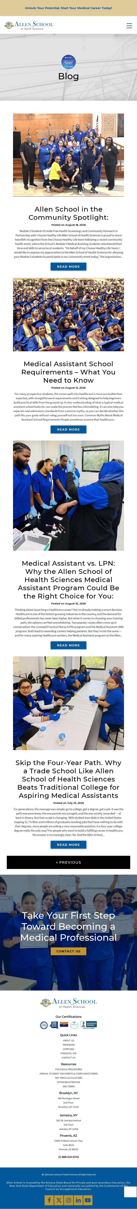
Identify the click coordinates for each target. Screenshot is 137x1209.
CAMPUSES (68, 1049)
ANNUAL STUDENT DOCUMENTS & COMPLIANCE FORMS (69, 1073)
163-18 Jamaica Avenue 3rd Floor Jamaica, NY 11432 (68, 1125)
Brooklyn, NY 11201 (68, 1106)
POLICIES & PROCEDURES (68, 1069)
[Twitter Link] (58, 1200)
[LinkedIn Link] (78, 1200)
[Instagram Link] (68, 1200)
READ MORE (68, 266)
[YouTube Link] (87, 1200)
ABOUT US (68, 1040)
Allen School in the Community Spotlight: (69, 213)
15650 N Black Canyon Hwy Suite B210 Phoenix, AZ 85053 (68, 1145)
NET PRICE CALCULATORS (68, 1077)
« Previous (68, 862)
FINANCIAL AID (68, 1053)
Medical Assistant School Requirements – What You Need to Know (68, 372)
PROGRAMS (69, 1044)
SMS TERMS (69, 1086)
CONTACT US (69, 951)
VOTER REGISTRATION (68, 1082)
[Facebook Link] (49, 1200)
